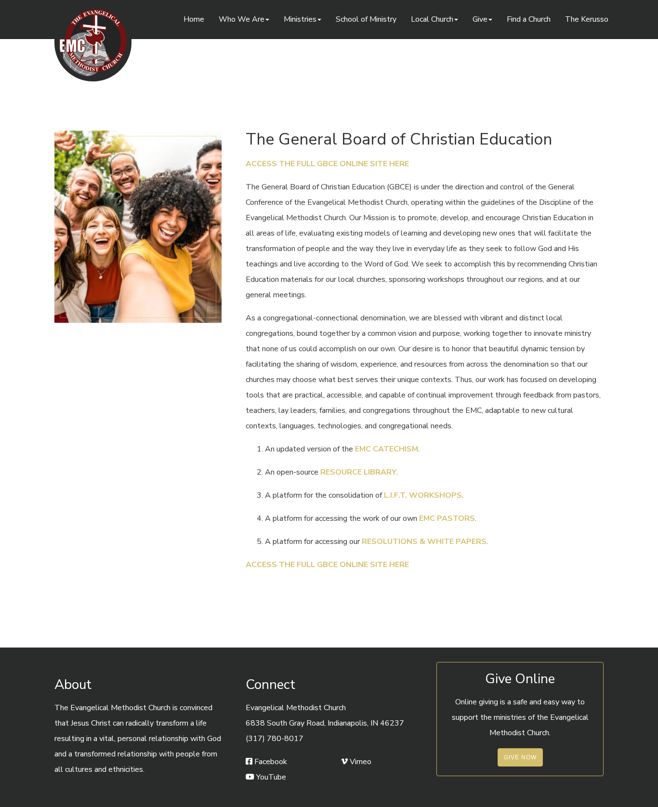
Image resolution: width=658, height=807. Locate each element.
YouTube (270, 777)
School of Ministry (366, 19)
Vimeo (359, 761)
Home (194, 19)
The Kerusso (586, 19)
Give (480, 19)
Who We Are (241, 19)
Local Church (432, 19)
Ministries (300, 19)
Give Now (520, 757)
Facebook (269, 761)
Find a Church (529, 19)
